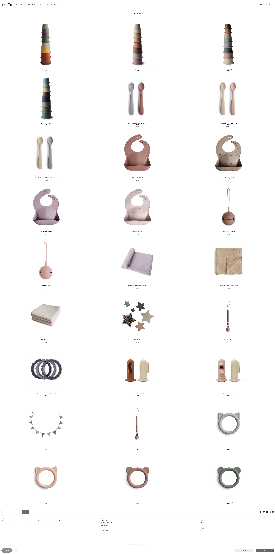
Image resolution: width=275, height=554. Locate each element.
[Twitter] (264, 512)
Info (40, 4)
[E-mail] (273, 512)
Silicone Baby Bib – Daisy (137, 231)
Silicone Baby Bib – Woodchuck (137, 177)
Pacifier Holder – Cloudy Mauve (229, 231)
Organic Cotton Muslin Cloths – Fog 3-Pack (46, 339)
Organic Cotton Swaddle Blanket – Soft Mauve (137, 285)
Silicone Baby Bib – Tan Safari (228, 177)
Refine (264, 550)
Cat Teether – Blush (46, 502)
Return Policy (202, 528)
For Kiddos (34, 4)
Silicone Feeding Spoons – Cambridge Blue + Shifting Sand (46, 177)
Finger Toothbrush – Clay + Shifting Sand (137, 393)
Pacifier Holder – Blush (46, 285)
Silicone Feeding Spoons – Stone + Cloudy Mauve (137, 123)
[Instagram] (270, 512)
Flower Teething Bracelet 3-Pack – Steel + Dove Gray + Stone (46, 393)
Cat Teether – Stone (229, 448)
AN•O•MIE (201, 520)
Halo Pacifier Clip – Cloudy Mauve (228, 339)
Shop (17, 4)
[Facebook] (261, 512)
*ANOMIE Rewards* (48, 4)
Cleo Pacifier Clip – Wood (137, 448)
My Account (56, 4)
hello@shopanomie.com (109, 527)
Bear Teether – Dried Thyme (229, 502)
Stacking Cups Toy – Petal (137, 69)
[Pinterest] (267, 512)
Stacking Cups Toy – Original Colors (229, 69)
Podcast (201, 524)
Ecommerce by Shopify (142, 544)
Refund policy (202, 534)
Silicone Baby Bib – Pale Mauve (46, 231)
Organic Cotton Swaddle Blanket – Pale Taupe (229, 285)
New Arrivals (23, 4)
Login (266, 4)
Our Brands (202, 522)
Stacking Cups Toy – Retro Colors (46, 69)
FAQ (200, 526)
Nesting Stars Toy (137, 339)
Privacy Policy (202, 530)
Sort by (244, 550)
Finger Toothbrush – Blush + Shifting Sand (229, 393)
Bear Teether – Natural (137, 502)
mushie (46, 70)
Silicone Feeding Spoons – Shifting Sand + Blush (229, 123)
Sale (29, 4)
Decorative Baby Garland (46, 448)
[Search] (273, 5)
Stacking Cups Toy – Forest (46, 123)
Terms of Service (203, 532)
